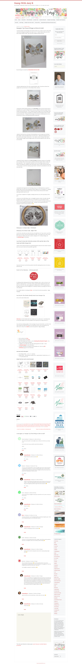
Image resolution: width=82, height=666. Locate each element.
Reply (23, 450)
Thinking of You (56, 604)
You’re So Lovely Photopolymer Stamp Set (26, 370)
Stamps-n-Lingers (57, 496)
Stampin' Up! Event (57, 594)
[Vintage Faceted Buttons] (20, 380)
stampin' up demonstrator (31, 426)
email (27, 326)
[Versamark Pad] (46, 380)
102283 (45, 383)
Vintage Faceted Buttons (20, 383)
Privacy (61, 43)
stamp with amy (32, 425)
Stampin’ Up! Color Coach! (29, 22)
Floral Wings (45, 424)
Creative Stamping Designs (58, 515)
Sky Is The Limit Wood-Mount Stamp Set (19, 258)
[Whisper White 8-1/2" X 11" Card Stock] (33, 392)
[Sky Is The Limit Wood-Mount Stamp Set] (20, 255)
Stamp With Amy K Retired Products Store (48, 22)
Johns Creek (23, 425)
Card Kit (55, 547)
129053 (26, 408)
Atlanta (47, 423)
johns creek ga (28, 425)
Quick (55, 585)
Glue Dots (45, 394)
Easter (55, 553)
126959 (20, 396)
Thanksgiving (56, 603)
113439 (33, 408)
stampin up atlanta (47, 425)
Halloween (56, 566)
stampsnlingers (25, 593)
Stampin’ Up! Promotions (60, 19)
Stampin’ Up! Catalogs (51, 19)
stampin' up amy (24, 426)
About (19, 19)
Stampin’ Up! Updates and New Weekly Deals (43, 429)
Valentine (55, 611)
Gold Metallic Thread (45, 369)
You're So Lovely (37, 426)
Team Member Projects (58, 599)
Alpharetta (35, 423)
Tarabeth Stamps (57, 528)
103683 (45, 395)
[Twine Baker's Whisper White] (26, 380)
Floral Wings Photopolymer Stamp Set (20, 370)
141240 (33, 259)
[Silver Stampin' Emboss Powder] (33, 380)
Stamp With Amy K (23, 3)
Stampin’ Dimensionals (39, 395)
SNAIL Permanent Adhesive (20, 408)
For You (29, 423)
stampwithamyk (27, 26)
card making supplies (25, 424)
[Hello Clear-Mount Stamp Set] (39, 255)
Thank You (56, 601)
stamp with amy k (38, 425)
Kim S (23, 515)
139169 (20, 371)
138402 (39, 370)
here (31, 290)
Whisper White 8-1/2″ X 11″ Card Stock (32, 395)
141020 (33, 370)
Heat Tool (26, 407)
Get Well (55, 561)
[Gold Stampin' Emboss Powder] (39, 380)
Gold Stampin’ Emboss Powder (39, 383)
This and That (56, 606)
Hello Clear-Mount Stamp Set (39, 258)
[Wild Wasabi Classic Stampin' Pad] (20, 392)
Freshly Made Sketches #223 (33, 69)
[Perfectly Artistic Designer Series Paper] (46, 255)
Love (55, 572)
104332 (20, 409)
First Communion (57, 556)
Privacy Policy (37, 22)
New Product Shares (57, 580)
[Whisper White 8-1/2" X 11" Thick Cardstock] (26, 392)
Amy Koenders (44, 423)
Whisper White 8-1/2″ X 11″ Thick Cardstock (26, 395)
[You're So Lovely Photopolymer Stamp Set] (26, 367)
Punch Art (55, 584)
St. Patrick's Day (56, 591)
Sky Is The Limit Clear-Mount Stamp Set (26, 258)
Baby (55, 542)
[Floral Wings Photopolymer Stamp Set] (20, 367)
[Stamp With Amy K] (41, 13)
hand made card (19, 425)
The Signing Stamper (57, 533)
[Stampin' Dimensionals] (39, 392)
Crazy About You (32, 424)
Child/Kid (55, 549)
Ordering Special (57, 582)
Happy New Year (57, 568)
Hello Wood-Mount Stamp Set (32, 258)
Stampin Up (42, 425)
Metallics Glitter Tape (32, 369)
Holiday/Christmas (57, 570)
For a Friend (26, 423)
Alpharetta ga (39, 423)
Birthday (55, 544)
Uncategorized (56, 610)
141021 (45, 259)
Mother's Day (56, 577)
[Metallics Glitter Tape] (33, 367)
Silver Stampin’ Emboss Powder (33, 383)
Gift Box (55, 563)
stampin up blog (19, 426)
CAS (29, 424)
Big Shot (33, 407)
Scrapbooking (56, 589)
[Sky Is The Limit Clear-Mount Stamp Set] (26, 255)
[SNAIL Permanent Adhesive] (20, 405)
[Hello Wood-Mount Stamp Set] (33, 255)
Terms (59, 43)
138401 (45, 370)
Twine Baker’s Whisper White (26, 383)
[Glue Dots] (46, 392)
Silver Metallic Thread (39, 369)
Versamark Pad (45, 382)
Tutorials (16, 22)
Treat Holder (56, 608)
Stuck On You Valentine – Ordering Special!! (24, 429)
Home (16, 19)
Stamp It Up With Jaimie (58, 503)
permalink (46, 426)
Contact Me (23, 19)
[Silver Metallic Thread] (39, 367)
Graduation (56, 565)
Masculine (55, 573)
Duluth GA (41, 424)
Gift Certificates (29, 19)
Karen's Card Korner (57, 508)
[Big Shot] (33, 405)
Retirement (56, 587)
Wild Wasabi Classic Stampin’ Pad (19, 395)
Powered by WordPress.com (41, 663)
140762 (26, 371)
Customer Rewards (42, 19)
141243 (39, 259)
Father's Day (56, 554)
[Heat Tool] (26, 405)
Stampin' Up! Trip (57, 596)
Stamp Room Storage (57, 592)
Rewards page (21, 237)
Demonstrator (37, 424)
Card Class (56, 546)
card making (19, 424)
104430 (39, 396)
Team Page (21, 22)
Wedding (55, 613)
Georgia (48, 424)
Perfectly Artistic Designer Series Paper (45, 258)
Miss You (55, 575)
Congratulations (56, 551)
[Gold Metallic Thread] (46, 367)
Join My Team (35, 19)
